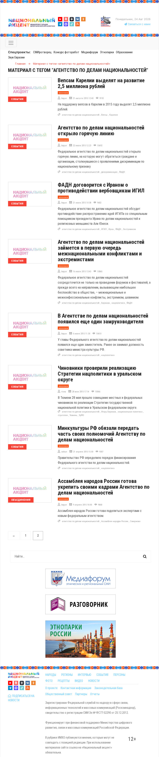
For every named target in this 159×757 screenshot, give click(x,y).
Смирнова (135, 521)
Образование (124, 52)
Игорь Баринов (108, 411)
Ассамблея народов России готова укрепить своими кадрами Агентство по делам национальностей (103, 487)
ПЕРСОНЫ (119, 674)
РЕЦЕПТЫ (64, 680)
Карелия (113, 115)
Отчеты (95, 694)
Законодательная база (108, 688)
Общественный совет (58, 694)
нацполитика (118, 303)
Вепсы (104, 115)
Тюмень (73, 415)
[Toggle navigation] (11, 43)
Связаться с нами (139, 24)
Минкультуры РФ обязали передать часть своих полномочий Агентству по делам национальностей (101, 434)
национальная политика (130, 411)
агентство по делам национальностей (80, 115)
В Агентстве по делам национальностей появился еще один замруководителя (103, 318)
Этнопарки (107, 52)
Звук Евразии (16, 57)
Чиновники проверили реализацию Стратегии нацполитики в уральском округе (100, 373)
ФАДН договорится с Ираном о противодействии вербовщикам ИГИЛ (101, 187)
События (17, 99)
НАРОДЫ (50, 674)
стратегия (63, 415)
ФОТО (49, 680)
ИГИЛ (104, 229)
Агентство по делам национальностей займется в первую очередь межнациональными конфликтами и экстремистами (101, 250)
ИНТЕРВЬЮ (84, 674)
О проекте (51, 688)
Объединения (20, 499)
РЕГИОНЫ (67, 674)
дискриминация (109, 172)
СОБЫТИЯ (102, 674)
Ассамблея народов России (114, 521)
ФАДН (122, 172)
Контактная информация (76, 688)
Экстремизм (129, 229)
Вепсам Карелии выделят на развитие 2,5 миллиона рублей (101, 83)
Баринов (105, 303)
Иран (111, 229)
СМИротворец (42, 52)
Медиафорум (89, 52)
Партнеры (81, 694)
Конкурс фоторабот (66, 52)
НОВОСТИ (94, 680)
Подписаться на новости (21, 698)
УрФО (81, 415)
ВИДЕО (79, 680)
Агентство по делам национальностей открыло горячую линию (101, 130)
